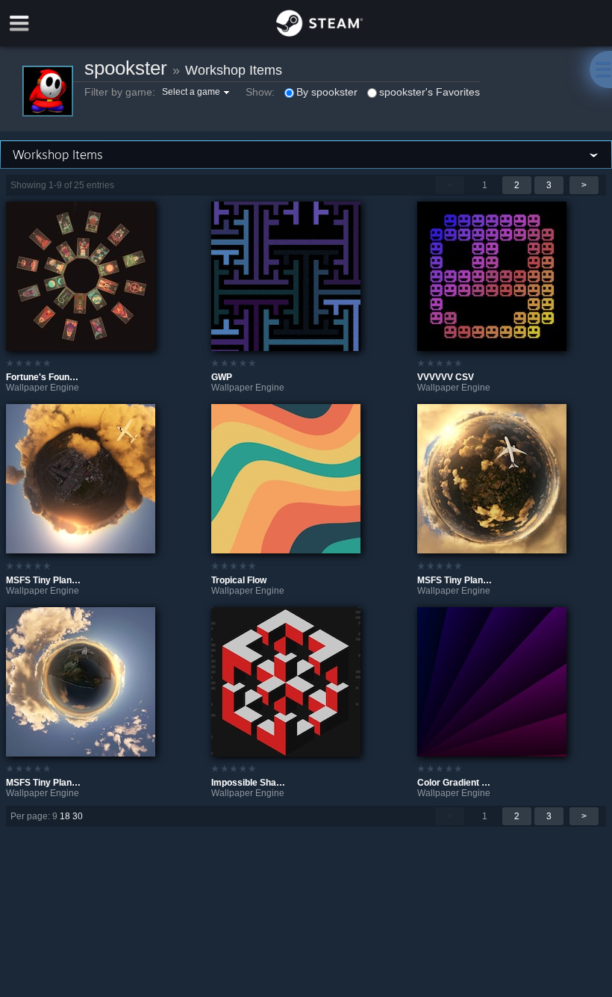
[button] (197, 92)
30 (77, 816)
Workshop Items (233, 70)
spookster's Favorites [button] (429, 92)
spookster (125, 68)
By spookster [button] (326, 92)
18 (65, 816)
